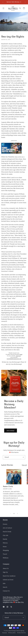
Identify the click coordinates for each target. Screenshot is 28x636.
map (21, 354)
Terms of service (21, 632)
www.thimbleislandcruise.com (14, 358)
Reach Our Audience (9, 576)
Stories (5, 520)
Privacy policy (12, 632)
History (5, 543)
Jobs (4, 583)
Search (5, 587)
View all (24, 465)
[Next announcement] (25, 2)
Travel (5, 554)
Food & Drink (7, 531)
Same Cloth (8, 486)
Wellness (5, 558)
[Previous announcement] (2, 2)
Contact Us (6, 591)
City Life (5, 535)
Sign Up (5, 572)
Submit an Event (8, 579)
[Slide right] (17, 513)
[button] (3, 8)
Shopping (6, 550)
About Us (6, 568)
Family (5, 539)
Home (5, 546)
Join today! (10, 430)
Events (5, 524)
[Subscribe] (23, 457)
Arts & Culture (7, 528)
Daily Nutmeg (11, 630)
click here (18, 355)
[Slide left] (10, 513)
